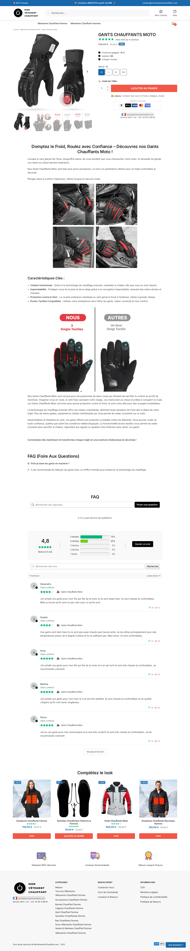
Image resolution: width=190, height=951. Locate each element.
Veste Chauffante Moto (116, 820)
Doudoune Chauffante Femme (31, 820)
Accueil (16, 29)
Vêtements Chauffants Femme (30, 29)
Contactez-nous (106, 887)
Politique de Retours (150, 901)
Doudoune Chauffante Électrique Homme (158, 822)
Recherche (152, 566)
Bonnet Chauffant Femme (68, 904)
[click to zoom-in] (52, 71)
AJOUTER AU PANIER (144, 88)
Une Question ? (175, 945)
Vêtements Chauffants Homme (70, 933)
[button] (87, 71)
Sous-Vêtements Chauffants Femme (73, 924)
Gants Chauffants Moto (71, 592)
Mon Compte (161, 15)
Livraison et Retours (108, 897)
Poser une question (147, 504)
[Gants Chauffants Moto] (58, 592)
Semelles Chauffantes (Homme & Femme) (74, 822)
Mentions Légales (149, 892)
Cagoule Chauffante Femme (69, 908)
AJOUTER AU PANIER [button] (74, 836)
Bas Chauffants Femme (66, 920)
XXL (123, 72)
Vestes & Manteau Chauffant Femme (73, 928)
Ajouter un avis (142, 544)
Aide (175, 15)
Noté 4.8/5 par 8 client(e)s (127, 40)
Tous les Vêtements (65, 891)
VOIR (31, 836)
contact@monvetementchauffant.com (159, 3)
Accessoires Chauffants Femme (71, 899)
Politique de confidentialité (153, 897)
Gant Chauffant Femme (66, 912)
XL (116, 72)
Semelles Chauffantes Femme (70, 916)
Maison (59, 887)
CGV (142, 887)
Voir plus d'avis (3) (95, 751)
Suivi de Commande (108, 892)
